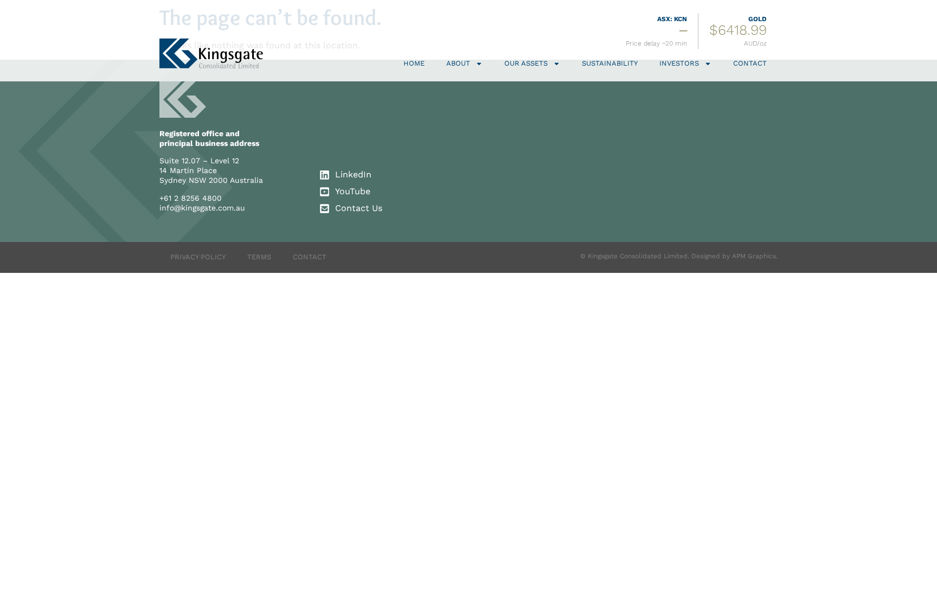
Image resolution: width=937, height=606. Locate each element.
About (458, 63)
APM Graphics (754, 256)
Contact (750, 63)
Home (414, 63)
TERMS (259, 257)
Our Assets (526, 63)
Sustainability (610, 63)
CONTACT (309, 257)
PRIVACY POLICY (198, 257)
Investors (679, 63)
